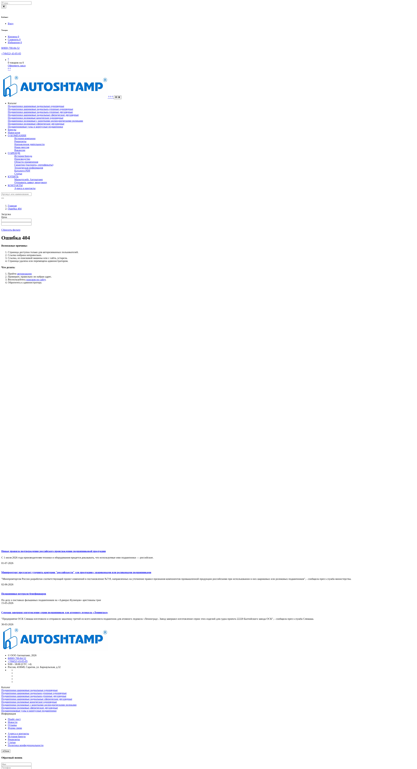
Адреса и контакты (25, 188)
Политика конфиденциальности (25, 745)
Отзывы (12, 725)
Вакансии (19, 150)
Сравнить (14, 39)
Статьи (18, 173)
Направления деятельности (29, 144)
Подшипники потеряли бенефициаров (23, 593)
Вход (10, 23)
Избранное (15, 42)
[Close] (3, 6)
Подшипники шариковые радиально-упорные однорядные (40, 109)
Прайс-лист (14, 719)
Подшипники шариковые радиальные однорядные (36, 106)
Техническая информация (28, 167)
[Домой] (54, 97)
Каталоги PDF (22, 170)
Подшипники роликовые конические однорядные (35, 118)
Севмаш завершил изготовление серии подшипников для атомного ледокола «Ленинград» (54, 612)
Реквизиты (20, 141)
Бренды (12, 129)
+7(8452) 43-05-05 (11, 53)
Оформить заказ (17, 65)
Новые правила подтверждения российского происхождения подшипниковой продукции (53, 551)
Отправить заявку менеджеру (30, 182)
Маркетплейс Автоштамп (28, 179)
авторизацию (24, 273)
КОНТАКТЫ (15, 185)
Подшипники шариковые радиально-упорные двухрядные (40, 112)
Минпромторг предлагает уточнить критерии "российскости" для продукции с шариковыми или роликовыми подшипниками (76, 572)
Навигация (14, 132)
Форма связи (15, 728)
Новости (12, 722)
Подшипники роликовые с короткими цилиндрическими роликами (45, 120)
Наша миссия (21, 147)
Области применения (26, 162)
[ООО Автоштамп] (54, 649)
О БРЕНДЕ (14, 153)
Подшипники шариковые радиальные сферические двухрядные (43, 115)
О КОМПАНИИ (17, 135)
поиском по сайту (36, 279)
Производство (22, 159)
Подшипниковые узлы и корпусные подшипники (35, 126)
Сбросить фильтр (10, 229)
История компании (25, 138)
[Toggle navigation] (118, 97)
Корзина (13, 36)
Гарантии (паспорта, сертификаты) (33, 164)
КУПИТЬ (13, 176)
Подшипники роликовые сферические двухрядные (36, 123)
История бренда (23, 156)
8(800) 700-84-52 (10, 48)
